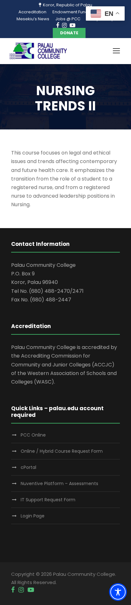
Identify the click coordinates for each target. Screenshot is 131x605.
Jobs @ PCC (67, 19)
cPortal (28, 467)
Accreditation (32, 12)
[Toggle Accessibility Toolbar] (118, 592)
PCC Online (33, 435)
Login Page (33, 516)
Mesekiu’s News (33, 19)
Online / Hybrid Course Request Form (62, 451)
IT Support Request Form (48, 499)
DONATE (69, 33)
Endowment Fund (70, 12)
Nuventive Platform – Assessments (59, 483)
